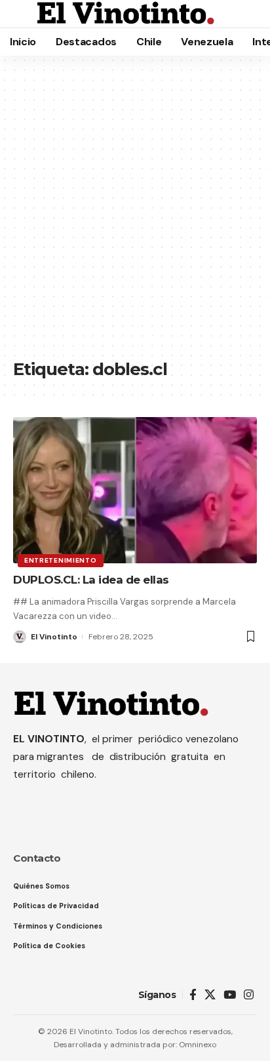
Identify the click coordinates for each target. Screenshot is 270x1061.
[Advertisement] (135, 214)
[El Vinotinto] (125, 14)
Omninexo (197, 1044)
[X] (210, 995)
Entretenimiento (60, 560)
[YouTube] (229, 995)
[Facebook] (193, 995)
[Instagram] (249, 995)
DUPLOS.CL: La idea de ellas (91, 579)
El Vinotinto (54, 636)
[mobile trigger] (24, 14)
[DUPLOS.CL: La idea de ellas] (135, 490)
